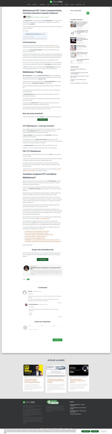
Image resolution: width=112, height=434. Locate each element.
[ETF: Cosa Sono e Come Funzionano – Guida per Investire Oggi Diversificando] (33, 370)
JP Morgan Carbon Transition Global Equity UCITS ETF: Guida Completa (55, 381)
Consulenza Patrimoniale (75, 414)
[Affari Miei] (56, 2)
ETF (28, 279)
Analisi (48, 4)
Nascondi (42, 34)
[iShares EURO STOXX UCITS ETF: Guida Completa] (73, 61)
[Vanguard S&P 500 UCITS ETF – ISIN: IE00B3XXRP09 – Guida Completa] (73, 32)
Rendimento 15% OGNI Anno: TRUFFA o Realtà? (79, 83)
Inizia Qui (29, 4)
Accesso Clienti (78, 4)
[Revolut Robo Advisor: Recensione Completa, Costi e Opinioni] (78, 370)
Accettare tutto (86, 431)
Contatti (72, 4)
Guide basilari (42, 4)
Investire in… (34, 4)
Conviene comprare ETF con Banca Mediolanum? (34, 38)
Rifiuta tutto (95, 431)
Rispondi (60, 316)
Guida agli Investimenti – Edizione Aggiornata (77, 405)
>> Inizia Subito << (42, 259)
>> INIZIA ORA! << (42, 119)
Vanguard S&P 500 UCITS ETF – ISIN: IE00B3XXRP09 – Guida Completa (83, 32)
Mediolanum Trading (28, 36)
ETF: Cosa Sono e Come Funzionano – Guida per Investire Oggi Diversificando (32, 381)
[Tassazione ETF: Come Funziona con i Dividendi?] (73, 47)
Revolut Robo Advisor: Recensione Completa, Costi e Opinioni (78, 381)
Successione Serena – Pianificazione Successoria (78, 411)
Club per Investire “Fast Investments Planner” (78, 408)
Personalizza (103, 431)
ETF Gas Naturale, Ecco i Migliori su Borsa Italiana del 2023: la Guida (82, 39)
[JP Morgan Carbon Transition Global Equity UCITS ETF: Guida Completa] (56, 370)
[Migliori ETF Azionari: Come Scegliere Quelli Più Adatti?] (73, 54)
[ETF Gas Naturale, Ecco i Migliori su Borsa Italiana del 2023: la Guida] (73, 40)
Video (62, 4)
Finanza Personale (55, 4)
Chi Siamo (66, 4)
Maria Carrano (33, 266)
